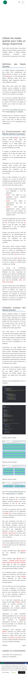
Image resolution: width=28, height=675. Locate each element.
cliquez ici (6, 52)
